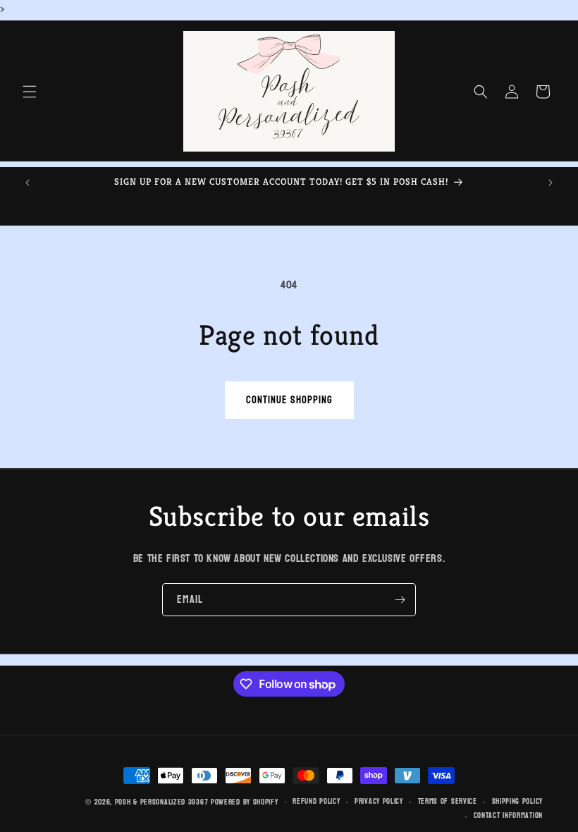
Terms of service (447, 801)
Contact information (508, 815)
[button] (29, 91)
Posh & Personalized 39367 (162, 802)
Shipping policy (517, 801)
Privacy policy (379, 801)
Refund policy (316, 801)
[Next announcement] (550, 182)
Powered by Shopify (244, 802)
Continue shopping (289, 400)
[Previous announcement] (27, 182)
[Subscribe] (399, 599)
